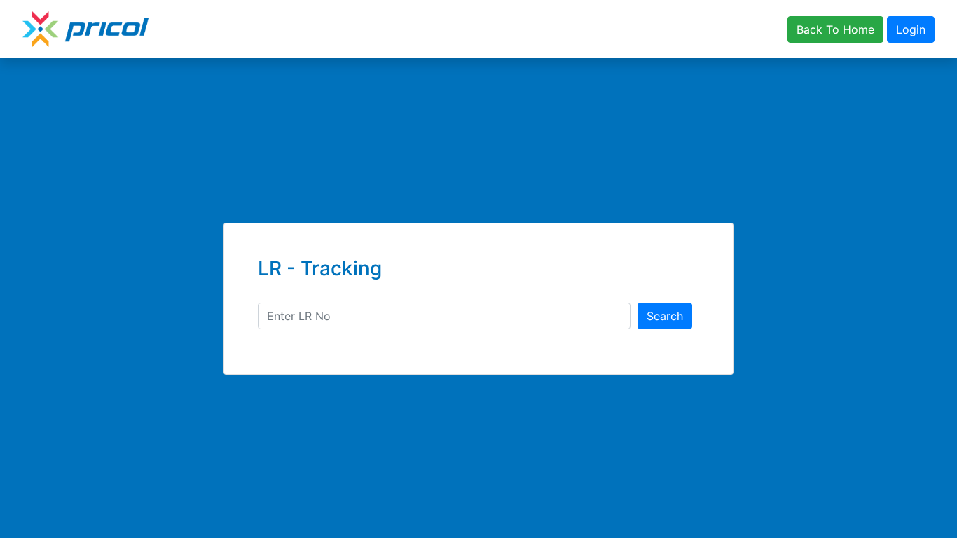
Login (910, 29)
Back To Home (835, 29)
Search (665, 316)
